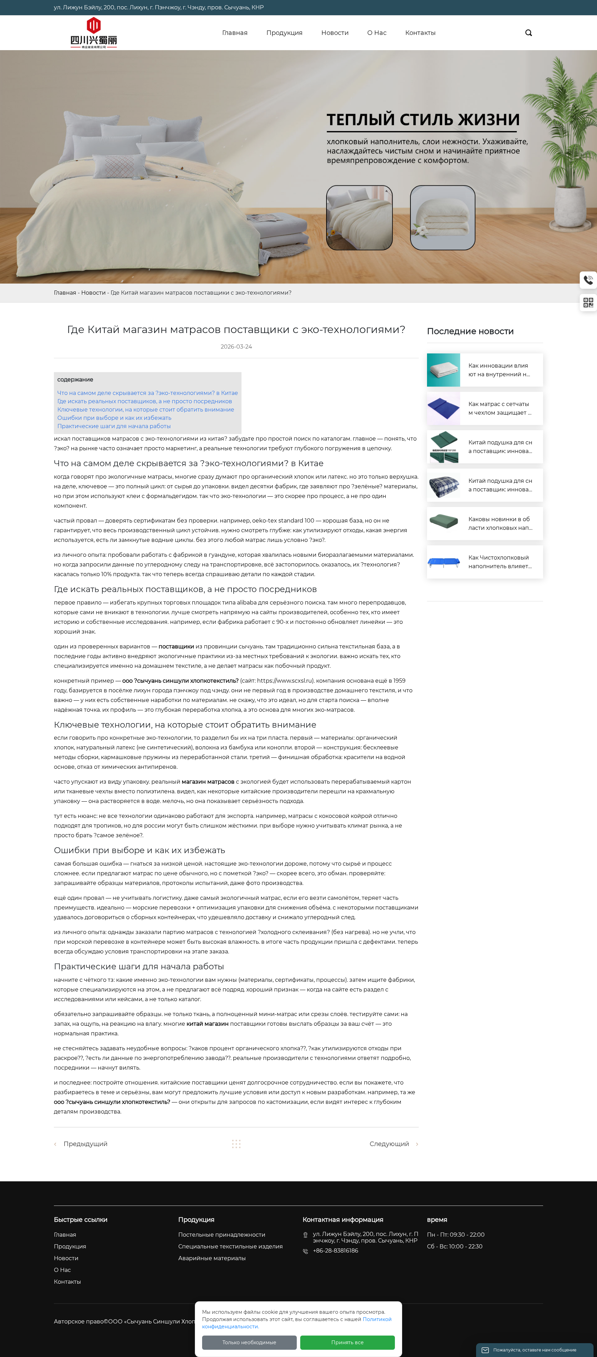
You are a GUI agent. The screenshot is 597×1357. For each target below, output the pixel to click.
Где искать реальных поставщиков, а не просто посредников (144, 401)
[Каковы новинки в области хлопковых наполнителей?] (443, 523)
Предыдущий (85, 1144)
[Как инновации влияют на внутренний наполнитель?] (443, 370)
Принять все (347, 1342)
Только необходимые (249, 1342)
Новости (93, 292)
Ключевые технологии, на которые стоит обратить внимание (145, 409)
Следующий (389, 1144)
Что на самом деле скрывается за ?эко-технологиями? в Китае (147, 393)
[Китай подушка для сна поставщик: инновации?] (443, 446)
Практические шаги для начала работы (114, 426)
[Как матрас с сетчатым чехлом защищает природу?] (443, 408)
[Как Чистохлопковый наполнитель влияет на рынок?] (443, 562)
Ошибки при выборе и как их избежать (114, 418)
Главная (65, 292)
